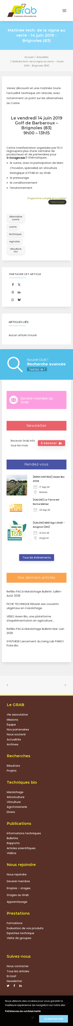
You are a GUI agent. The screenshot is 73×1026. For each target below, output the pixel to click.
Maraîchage (15, 792)
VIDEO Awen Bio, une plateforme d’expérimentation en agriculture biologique (29, 618)
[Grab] (22, 10)
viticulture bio (16, 250)
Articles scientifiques (21, 848)
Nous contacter (18, 966)
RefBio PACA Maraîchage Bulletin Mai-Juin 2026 (35, 631)
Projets (11, 771)
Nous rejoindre (17, 874)
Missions (12, 720)
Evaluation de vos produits (25, 928)
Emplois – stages (19, 888)
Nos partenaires (18, 729)
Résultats (13, 766)
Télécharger (57, 202)
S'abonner (49, 443)
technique (15, 234)
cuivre (13, 227)
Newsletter (14, 981)
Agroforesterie (17, 807)
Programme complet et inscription (47, 198)
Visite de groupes (19, 938)
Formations (14, 923)
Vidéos (11, 853)
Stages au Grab (18, 895)
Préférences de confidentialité (23, 1011)
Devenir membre (18, 881)
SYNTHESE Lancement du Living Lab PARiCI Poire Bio (35, 643)
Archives (12, 744)
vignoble (14, 241)
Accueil (29, 57)
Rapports (13, 843)
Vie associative (17, 714)
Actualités (42, 57)
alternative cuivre (15, 218)
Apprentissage (17, 902)
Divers (11, 812)
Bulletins (12, 838)
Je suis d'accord (53, 1018)
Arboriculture (16, 797)
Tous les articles (18, 971)
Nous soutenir (16, 734)
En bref (11, 976)
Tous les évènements (36, 557)
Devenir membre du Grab (37, 400)
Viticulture (14, 802)
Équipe (11, 724)
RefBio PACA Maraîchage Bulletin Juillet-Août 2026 (34, 593)
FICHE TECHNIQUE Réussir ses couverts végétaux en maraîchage (33, 606)
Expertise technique (20, 933)
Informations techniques (24, 833)
